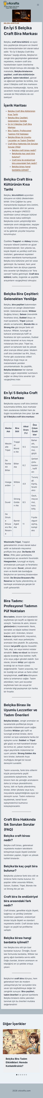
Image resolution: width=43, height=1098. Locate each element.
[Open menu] (38, 5)
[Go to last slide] (7, 1051)
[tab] (16, 1074)
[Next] (36, 1051)
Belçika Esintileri (11, 23)
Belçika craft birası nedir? (24, 150)
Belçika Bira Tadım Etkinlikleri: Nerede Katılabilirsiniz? (17, 1062)
